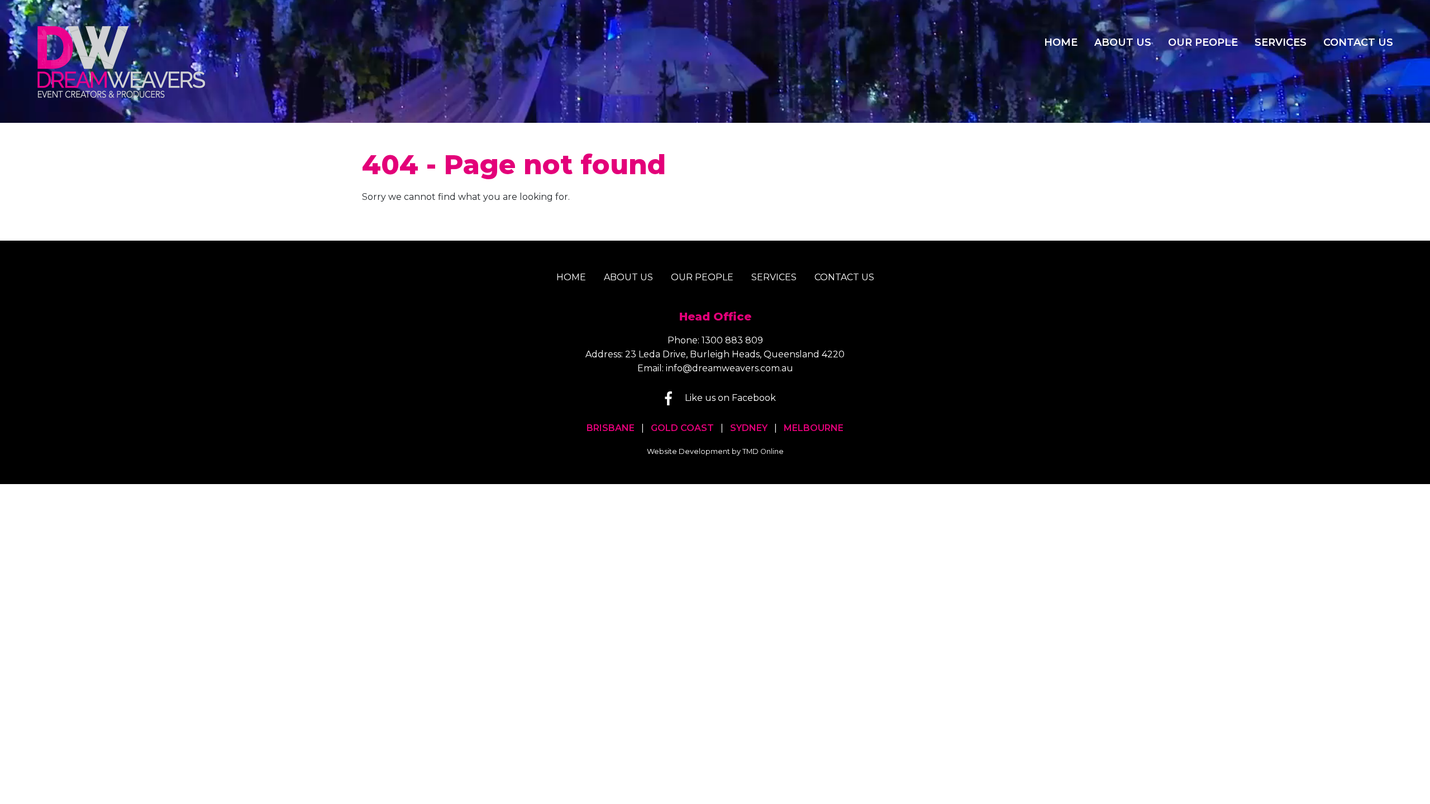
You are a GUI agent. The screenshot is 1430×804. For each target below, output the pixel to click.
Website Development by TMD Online (715, 451)
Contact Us (1358, 42)
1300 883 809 (732, 340)
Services (1281, 42)
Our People (1203, 42)
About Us (1122, 42)
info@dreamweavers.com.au (729, 368)
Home (1061, 42)
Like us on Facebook (730, 398)
